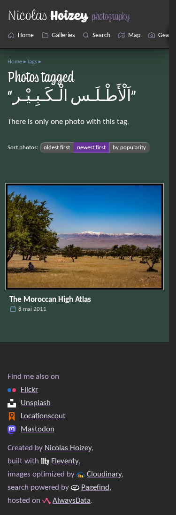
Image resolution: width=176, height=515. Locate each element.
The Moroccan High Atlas (50, 300)
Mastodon (37, 429)
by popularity (129, 148)
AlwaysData (72, 501)
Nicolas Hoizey (68, 448)
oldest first (57, 148)
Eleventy (64, 461)
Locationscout (43, 416)
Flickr (29, 390)
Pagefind (95, 488)
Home (15, 62)
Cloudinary (104, 474)
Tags (32, 62)
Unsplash (36, 403)
